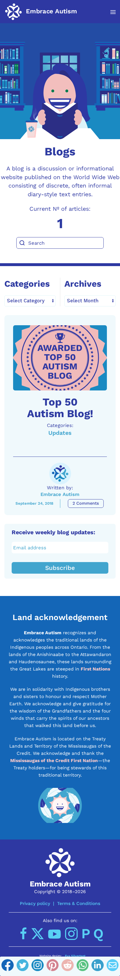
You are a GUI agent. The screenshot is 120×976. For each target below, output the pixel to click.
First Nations (95, 669)
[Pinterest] (52, 966)
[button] (110, 12)
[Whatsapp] (82, 966)
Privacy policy (35, 903)
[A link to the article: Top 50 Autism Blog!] (60, 357)
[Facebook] (7, 966)
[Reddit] (67, 966)
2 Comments (86, 503)
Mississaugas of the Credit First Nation (54, 760)
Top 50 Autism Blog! (60, 408)
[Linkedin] (97, 966)
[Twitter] (22, 966)
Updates (60, 433)
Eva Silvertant (75, 955)
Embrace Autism (60, 494)
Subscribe (60, 567)
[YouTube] (54, 934)
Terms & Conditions (78, 903)
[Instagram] (37, 966)
